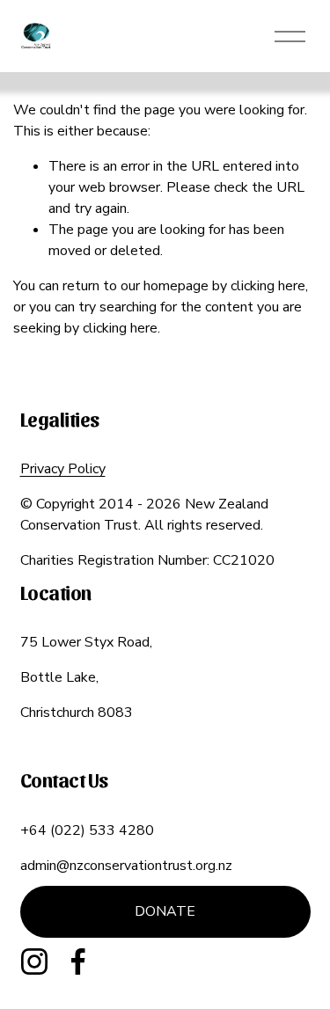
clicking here (268, 286)
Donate (165, 911)
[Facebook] (78, 961)
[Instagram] (34, 961)
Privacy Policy (63, 469)
